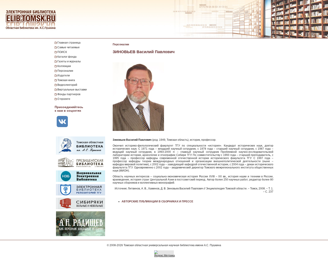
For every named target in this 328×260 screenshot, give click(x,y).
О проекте (63, 99)
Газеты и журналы (69, 61)
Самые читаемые (68, 47)
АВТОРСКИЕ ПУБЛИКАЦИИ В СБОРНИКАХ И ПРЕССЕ (157, 201)
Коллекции (64, 66)
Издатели (63, 75)
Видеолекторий (67, 84)
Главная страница (69, 42)
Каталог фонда (67, 56)
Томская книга (66, 80)
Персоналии (65, 70)
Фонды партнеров (68, 94)
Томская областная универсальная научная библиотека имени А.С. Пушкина (172, 245)
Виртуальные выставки (72, 89)
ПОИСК (62, 52)
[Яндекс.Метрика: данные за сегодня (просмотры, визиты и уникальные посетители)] (164, 253)
